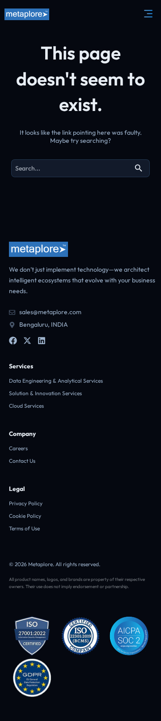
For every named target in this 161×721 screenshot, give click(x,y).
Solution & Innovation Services (45, 393)
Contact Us (22, 460)
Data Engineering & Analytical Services (56, 380)
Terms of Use (24, 528)
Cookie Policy (25, 515)
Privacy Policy (25, 503)
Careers (18, 448)
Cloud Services (26, 405)
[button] (148, 14)
